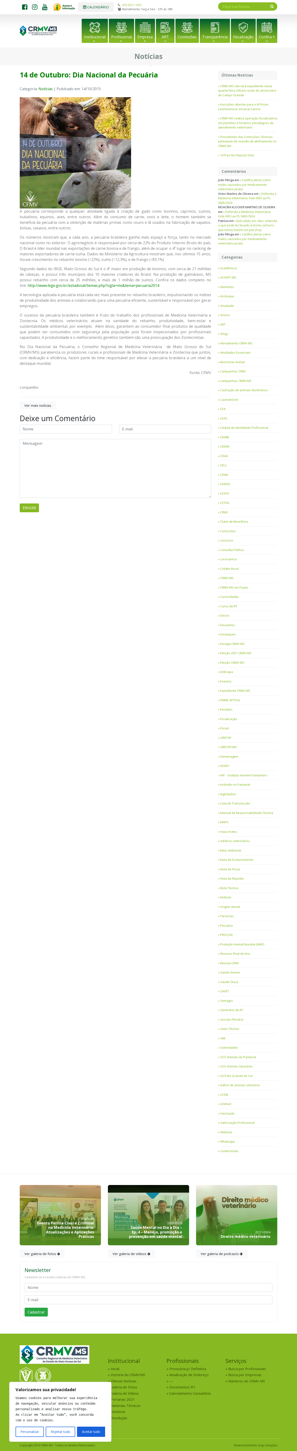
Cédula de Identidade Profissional (244, 428)
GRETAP (225, 738)
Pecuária (226, 925)
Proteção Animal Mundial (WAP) (242, 944)
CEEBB (224, 437)
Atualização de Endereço (189, 1374)
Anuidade (227, 306)
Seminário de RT (231, 1010)
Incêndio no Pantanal (235, 784)
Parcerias (227, 916)
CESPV (224, 493)
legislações (228, 794)
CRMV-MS (227, 578)
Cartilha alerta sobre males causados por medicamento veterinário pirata (244, 184)
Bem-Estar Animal (232, 362)
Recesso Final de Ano (235, 953)
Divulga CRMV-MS (232, 644)
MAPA (224, 822)
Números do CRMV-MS (246, 1381)
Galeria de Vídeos (125, 1393)
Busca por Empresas (244, 1374)
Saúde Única (229, 982)
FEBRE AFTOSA (230, 700)
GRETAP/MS (228, 747)
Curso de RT (228, 606)
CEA (223, 409)
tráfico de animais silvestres (240, 1085)
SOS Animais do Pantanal (238, 1057)
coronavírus (228, 559)
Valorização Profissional (237, 1123)
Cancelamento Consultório (190, 1393)
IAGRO (224, 766)
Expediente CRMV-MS (235, 691)
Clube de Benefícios (234, 521)
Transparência (215, 36)
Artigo (224, 334)
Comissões (187, 36)
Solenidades (229, 1047)
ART (165, 36)
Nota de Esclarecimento (236, 860)
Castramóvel (229, 399)
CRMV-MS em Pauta (234, 587)
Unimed (225, 1104)
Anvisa (225, 315)
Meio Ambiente (230, 850)
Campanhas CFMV (233, 371)
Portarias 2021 (123, 1399)
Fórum (224, 728)
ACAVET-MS (228, 277)
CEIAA (224, 456)
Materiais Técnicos (126, 1405)
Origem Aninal (230, 907)
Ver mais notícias (37, 405)
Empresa (145, 36)
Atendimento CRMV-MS (236, 343)
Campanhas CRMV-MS (236, 381)
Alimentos (227, 287)
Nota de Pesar (230, 869)
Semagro (226, 1001)
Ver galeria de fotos (40, 1253)
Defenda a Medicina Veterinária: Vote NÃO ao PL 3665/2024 (247, 198)
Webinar (226, 1132)
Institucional (95, 36)
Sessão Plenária (231, 1019)
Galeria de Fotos (124, 1387)
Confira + (267, 36)
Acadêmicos (228, 268)
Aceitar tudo (91, 1431)
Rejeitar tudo (60, 1431)
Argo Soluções (267, 1445)
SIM (222, 1038)
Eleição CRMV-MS (232, 662)
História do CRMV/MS (128, 1374)
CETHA (224, 503)
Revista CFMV (229, 963)
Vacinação (227, 1113)
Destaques (228, 634)
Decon (224, 615)
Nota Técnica (229, 888)
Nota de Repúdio (232, 878)
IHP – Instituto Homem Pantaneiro (243, 775)
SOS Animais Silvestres (236, 1066)
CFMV (224, 512)
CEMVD (225, 484)
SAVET (224, 991)
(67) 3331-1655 (132, 5)
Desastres (227, 625)
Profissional (121, 36)
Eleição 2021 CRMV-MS (236, 653)
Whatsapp (227, 1141)
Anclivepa (227, 296)
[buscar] (272, 6)
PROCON (226, 935)
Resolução (119, 1418)
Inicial (115, 1368)
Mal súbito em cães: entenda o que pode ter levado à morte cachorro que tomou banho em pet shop (247, 225)
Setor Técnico (229, 1029)
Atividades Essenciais (235, 352)
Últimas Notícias (123, 1381)
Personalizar (29, 1431)
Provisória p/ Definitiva (187, 1368)
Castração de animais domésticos (244, 390)
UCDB (224, 1094)
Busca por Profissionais (247, 1368)
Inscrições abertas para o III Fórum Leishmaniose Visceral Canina (243, 106)
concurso (226, 540)
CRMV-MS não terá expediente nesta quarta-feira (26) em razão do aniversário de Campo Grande (247, 90)
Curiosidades (229, 597)
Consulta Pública (232, 550)
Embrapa (226, 672)
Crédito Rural (229, 569)
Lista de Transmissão (235, 803)
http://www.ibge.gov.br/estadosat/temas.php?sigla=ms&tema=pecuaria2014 (93, 285)
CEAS (223, 418)
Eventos (226, 681)
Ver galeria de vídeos (130, 1253)
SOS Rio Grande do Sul (236, 1076)
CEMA (224, 475)
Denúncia (118, 1411)
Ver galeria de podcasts (220, 1253)
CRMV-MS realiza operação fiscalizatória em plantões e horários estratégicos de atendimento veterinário (247, 122)
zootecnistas (229, 1151)
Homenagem (229, 756)
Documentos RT (182, 1387)
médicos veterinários (235, 841)
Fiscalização (243, 36)
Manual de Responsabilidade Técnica (246, 813)
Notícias (46, 88)
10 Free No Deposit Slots (237, 155)
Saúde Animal (230, 972)
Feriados (226, 709)
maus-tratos (228, 832)
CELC (223, 465)
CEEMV (225, 446)
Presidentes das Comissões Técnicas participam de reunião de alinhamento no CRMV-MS (247, 141)
